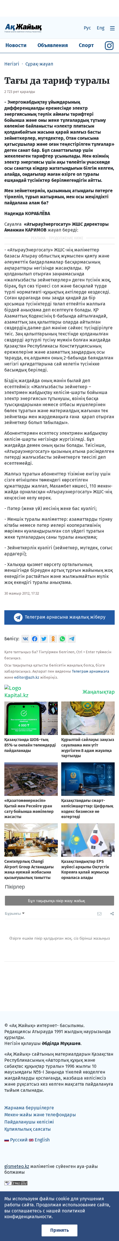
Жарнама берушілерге (29, 1108)
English (42, 1140)
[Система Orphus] (15, 1183)
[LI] (17, 1154)
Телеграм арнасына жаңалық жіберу (65, 617)
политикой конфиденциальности (44, 1214)
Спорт (86, 45)
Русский (19, 1140)
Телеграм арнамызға (90, 671)
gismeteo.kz (16, 1166)
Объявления (53, 45)
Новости (16, 45)
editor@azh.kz (26, 677)
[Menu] (112, 28)
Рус (87, 28)
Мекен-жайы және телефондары (40, 1114)
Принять (59, 1230)
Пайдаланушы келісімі (29, 1122)
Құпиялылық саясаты (27, 1129)
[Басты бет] (23, 28)
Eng (100, 28)
